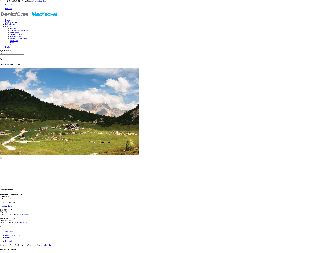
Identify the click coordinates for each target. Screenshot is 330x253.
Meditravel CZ (10, 231)
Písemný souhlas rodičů (18, 39)
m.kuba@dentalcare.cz (23, 214)
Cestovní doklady (16, 37)
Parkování (14, 41)
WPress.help (47, 245)
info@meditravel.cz (7, 206)
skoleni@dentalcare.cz (23, 222)
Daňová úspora (10, 24)
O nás (12, 43)
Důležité (8, 26)
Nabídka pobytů (11, 22)
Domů (7, 20)
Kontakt (8, 47)
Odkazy (13, 28)
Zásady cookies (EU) (12, 235)
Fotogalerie (14, 32)
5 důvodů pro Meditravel (19, 30)
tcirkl (7, 65)
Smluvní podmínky (17, 34)
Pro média (14, 45)
